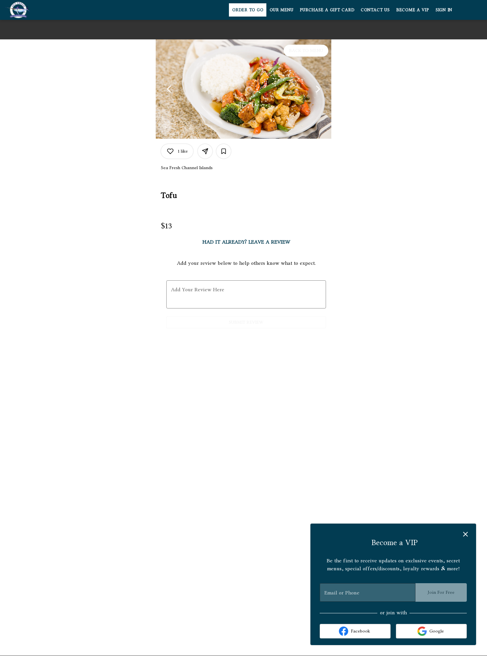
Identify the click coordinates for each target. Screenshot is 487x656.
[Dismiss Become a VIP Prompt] (465, 534)
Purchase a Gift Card (327, 10)
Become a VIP (412, 10)
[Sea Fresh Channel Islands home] (35, 10)
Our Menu (281, 10)
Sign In (444, 10)
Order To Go (247, 10)
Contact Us (375, 10)
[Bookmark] (223, 151)
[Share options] (205, 151)
